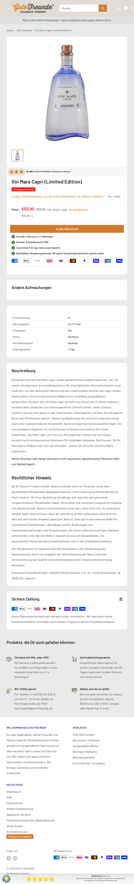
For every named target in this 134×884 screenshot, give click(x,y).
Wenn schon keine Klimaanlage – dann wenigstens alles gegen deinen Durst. (67, 20)
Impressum (14, 791)
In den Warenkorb (67, 229)
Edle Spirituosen (83, 734)
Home (10, 30)
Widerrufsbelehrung (20, 808)
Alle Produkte (24, 30)
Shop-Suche (15, 826)
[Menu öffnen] (8, 8)
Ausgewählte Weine (85, 746)
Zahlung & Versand (19, 814)
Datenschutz (15, 803)
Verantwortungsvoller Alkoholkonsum (31, 820)
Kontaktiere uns (17, 831)
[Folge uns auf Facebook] (9, 858)
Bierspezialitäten (84, 757)
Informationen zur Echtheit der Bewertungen (100, 880)
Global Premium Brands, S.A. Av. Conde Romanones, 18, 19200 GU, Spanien (57, 196)
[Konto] (117, 8)
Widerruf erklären (20, 836)
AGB (9, 797)
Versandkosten (78, 209)
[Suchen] (103, 8)
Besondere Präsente (86, 740)
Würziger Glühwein (85, 751)
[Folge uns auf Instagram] (15, 858)
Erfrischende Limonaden (89, 763)
